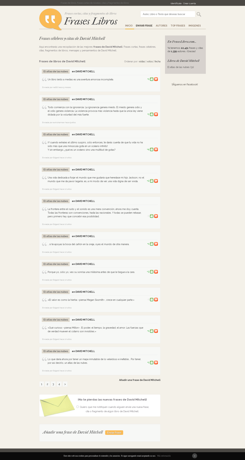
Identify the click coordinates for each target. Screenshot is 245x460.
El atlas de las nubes (56, 71)
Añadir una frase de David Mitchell (139, 380)
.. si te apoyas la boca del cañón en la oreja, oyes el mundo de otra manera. (88, 244)
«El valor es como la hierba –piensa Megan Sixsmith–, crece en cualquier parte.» (91, 300)
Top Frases (178, 25)
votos (150, 61)
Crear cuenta (189, 3)
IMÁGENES (194, 25)
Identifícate (176, 3)
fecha (157, 61)
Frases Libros (90, 21)
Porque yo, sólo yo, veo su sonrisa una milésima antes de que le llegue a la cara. (91, 272)
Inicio (128, 25)
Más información (164, 456)
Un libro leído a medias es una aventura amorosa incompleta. (81, 79)
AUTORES (161, 25)
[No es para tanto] (156, 79)
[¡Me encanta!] (152, 79)
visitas (142, 61)
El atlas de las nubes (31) (181, 67)
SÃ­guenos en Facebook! (185, 84)
